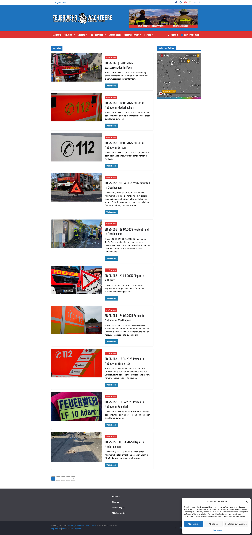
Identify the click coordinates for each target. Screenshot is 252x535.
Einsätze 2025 (111, 57)
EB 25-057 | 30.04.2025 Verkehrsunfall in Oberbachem (127, 185)
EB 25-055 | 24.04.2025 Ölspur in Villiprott (124, 277)
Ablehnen (213, 524)
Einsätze (81, 34)
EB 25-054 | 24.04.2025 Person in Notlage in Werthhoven (125, 317)
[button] (246, 501)
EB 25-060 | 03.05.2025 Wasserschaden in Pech (119, 65)
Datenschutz (68, 529)
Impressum (217, 530)
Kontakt (174, 34)
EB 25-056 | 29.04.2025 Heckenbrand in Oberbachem (127, 231)
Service (147, 34)
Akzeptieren (193, 524)
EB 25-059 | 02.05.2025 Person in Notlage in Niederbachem (124, 105)
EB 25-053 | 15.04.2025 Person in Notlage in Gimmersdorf (124, 361)
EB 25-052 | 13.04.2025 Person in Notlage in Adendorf (124, 404)
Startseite (56, 34)
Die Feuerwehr (97, 34)
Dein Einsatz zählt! (192, 34)
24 (68, 478)
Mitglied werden (119, 513)
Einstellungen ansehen (236, 524)
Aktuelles (68, 34)
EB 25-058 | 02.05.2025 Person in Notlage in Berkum (124, 145)
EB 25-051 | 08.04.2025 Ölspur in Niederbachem (124, 444)
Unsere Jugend (115, 34)
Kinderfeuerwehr (131, 34)
